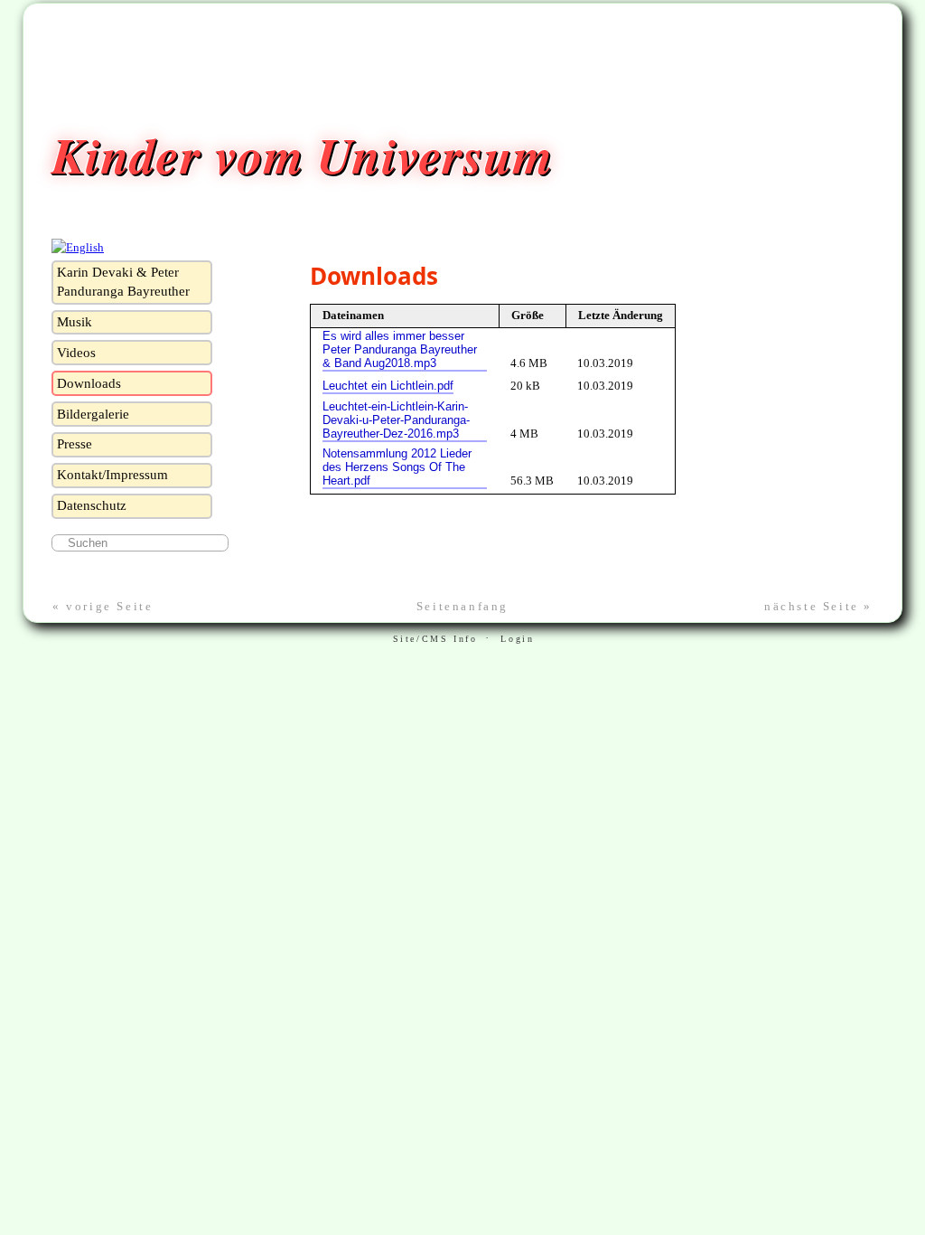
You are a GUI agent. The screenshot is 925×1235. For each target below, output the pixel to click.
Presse (74, 444)
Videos (76, 352)
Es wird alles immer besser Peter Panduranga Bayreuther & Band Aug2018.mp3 (399, 349)
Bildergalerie (93, 414)
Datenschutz (91, 505)
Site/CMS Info (435, 639)
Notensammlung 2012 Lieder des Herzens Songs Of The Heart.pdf (397, 467)
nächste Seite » (818, 606)
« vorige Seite (102, 606)
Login (517, 639)
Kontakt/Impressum (112, 474)
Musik (74, 322)
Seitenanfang (462, 606)
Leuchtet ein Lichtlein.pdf (387, 385)
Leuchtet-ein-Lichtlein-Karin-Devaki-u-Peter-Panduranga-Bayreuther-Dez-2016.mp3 (396, 420)
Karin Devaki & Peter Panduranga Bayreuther (123, 281)
